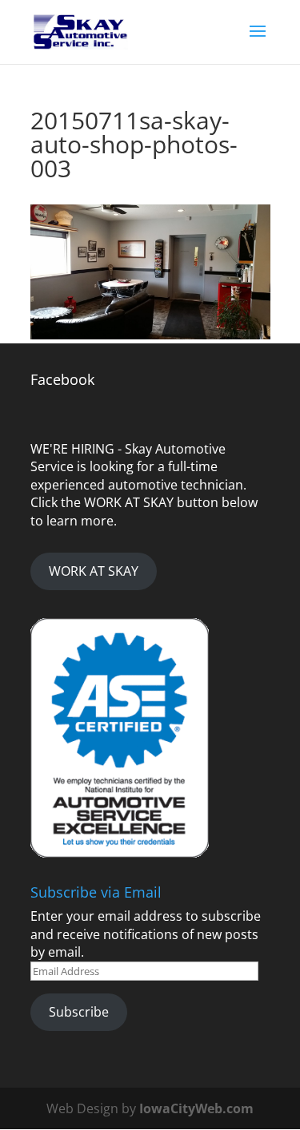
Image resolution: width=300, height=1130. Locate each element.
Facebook (62, 379)
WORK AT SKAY (93, 571)
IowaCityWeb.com (196, 1108)
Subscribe (79, 1012)
